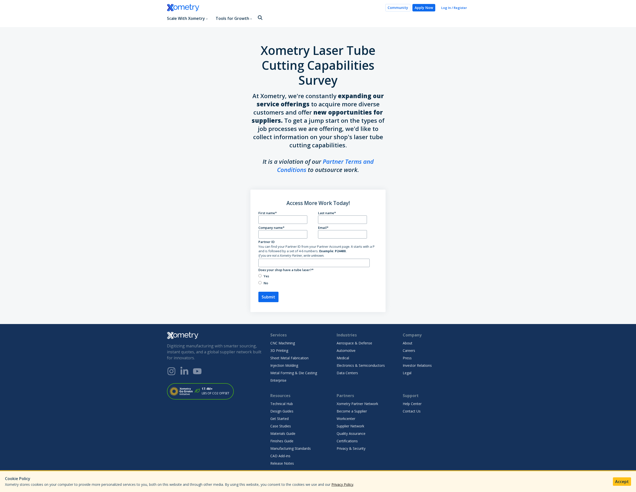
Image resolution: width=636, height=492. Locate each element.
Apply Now (424, 7)
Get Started (279, 418)
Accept (622, 481)
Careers (409, 350)
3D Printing (279, 350)
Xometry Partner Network (357, 403)
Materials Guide (282, 433)
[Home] (274, 7)
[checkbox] (317, 279)
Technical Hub (281, 403)
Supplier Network (350, 426)
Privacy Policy (342, 484)
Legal (407, 372)
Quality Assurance (351, 433)
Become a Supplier (352, 411)
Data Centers (347, 372)
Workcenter (346, 418)
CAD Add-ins (280, 455)
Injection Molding (284, 365)
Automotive (346, 350)
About (407, 343)
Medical (343, 358)
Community (398, 7)
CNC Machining (282, 343)
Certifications (347, 441)
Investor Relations (417, 365)
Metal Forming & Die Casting (293, 372)
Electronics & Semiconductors (361, 365)
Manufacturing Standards (290, 448)
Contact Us (412, 411)
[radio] (317, 276)
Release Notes (282, 463)
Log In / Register (454, 7)
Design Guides (281, 411)
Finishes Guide (281, 441)
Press (407, 358)
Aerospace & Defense (354, 343)
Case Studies (280, 426)
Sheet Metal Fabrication (289, 358)
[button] (260, 18)
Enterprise (278, 380)
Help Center (412, 403)
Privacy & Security (351, 448)
